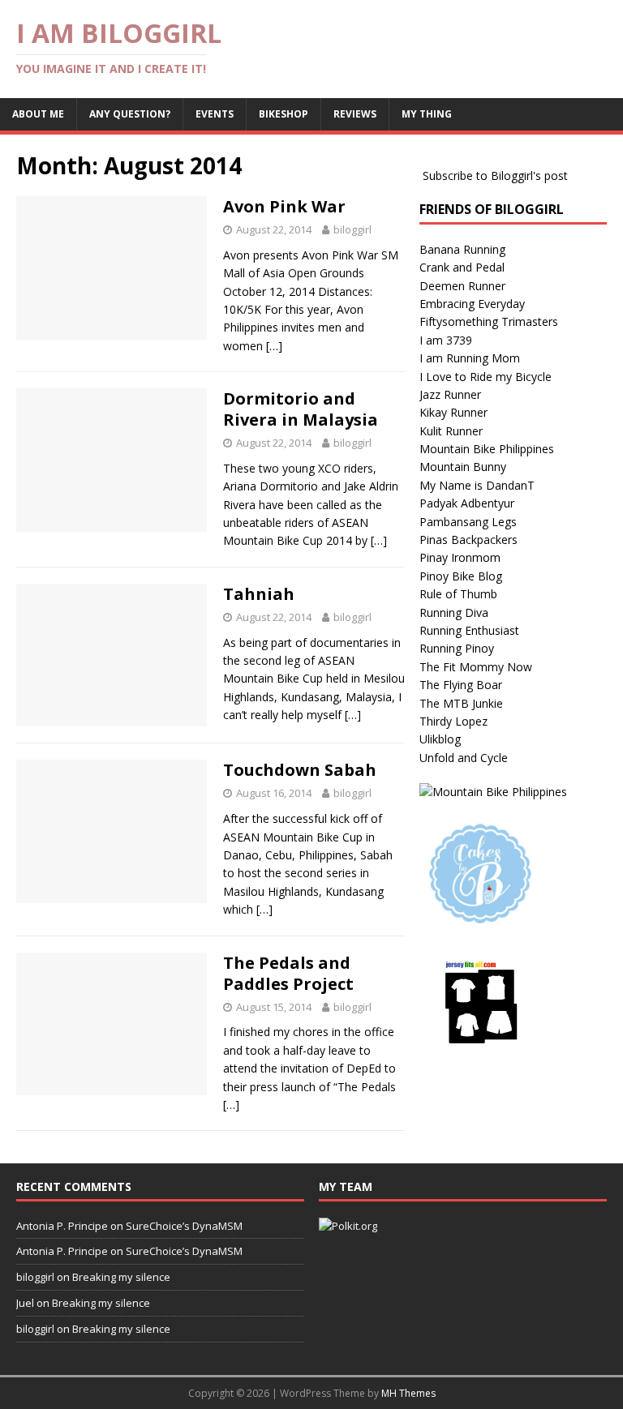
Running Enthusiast (469, 630)
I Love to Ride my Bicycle (485, 376)
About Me (38, 114)
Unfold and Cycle (463, 757)
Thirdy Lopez (453, 721)
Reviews (354, 114)
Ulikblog (440, 739)
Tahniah (258, 594)
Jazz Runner (450, 394)
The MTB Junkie (461, 703)
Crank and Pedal (462, 267)
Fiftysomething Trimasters (488, 321)
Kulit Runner (451, 431)
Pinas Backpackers (468, 539)
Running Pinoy (456, 648)
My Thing (427, 114)
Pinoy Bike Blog (460, 576)
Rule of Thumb (458, 594)
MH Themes (408, 1393)
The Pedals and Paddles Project (288, 973)
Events (214, 114)
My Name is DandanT (477, 485)
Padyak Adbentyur (466, 503)
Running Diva (453, 612)
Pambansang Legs (468, 521)
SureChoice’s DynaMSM (184, 1225)
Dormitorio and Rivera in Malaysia (300, 409)
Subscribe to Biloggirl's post (495, 175)
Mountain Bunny (462, 466)
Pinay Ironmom (460, 557)
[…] (274, 345)
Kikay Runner (453, 412)
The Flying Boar (460, 684)
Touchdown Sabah (299, 770)
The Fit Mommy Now (475, 667)
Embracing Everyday (472, 303)
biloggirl (352, 229)
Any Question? (129, 114)
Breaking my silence (121, 1277)
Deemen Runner (462, 285)
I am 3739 (445, 340)
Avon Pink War (284, 206)
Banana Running (462, 249)
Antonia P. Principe (62, 1225)
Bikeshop (283, 114)
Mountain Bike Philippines (486, 448)
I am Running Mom (469, 358)
